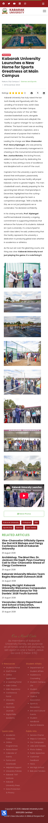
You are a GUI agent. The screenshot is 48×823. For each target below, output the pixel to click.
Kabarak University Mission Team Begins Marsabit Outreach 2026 (23, 575)
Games (19, 527)
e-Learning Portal (13, 682)
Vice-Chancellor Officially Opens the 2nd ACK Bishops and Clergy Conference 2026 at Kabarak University (23, 544)
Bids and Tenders (37, 771)
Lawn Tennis (31, 527)
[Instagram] (25, 4)
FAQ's (32, 764)
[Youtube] (14, 4)
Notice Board (11, 749)
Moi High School (37, 767)
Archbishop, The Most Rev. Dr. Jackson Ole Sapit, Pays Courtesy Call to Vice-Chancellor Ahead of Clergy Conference (23, 561)
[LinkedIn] (44, 93)
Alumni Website (37, 725)
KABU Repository (13, 689)
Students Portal (13, 667)
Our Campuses (37, 742)
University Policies (14, 771)
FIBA (36, 522)
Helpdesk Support (14, 767)
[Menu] (44, 11)
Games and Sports (28, 81)
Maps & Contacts (38, 738)
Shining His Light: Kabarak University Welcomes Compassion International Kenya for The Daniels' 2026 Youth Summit (24, 589)
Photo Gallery (36, 749)
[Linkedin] (20, 4)
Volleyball (27, 522)
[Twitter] (9, 4)
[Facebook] (4, 4)
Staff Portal (11, 671)
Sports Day (7, 527)
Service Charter (37, 735)
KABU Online (11, 685)
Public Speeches (37, 753)
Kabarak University (11, 522)
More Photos (25, 514)
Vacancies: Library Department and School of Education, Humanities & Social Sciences (22, 604)
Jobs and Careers (38, 746)
